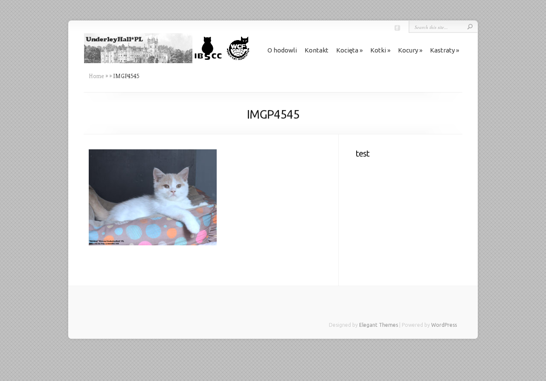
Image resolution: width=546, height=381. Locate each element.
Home (96, 76)
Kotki (378, 50)
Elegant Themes (378, 325)
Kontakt (316, 50)
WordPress (444, 325)
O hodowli (282, 50)
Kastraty (442, 50)
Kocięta (347, 50)
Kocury (408, 50)
